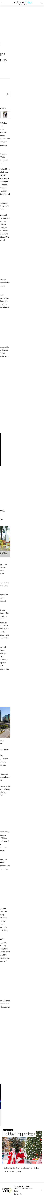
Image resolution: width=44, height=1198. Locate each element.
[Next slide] (7, 94)
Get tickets (18, 1194)
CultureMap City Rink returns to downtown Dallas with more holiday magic (21, 1170)
